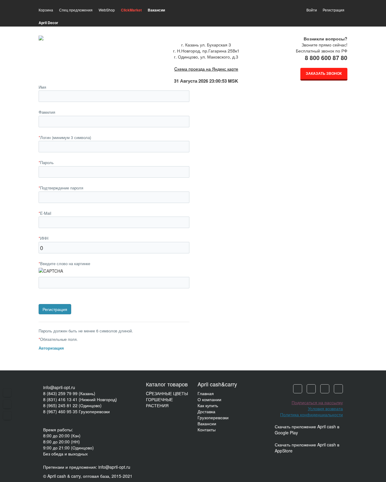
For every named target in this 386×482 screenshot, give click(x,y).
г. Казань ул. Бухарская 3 (206, 45)
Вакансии (207, 423)
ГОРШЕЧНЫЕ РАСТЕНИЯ (159, 402)
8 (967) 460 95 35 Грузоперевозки (76, 411)
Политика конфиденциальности (311, 414)
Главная (206, 393)
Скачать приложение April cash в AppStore (307, 448)
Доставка (206, 411)
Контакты (207, 430)
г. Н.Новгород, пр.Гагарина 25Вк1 (206, 51)
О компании (209, 399)
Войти (311, 9)
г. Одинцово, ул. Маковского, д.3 (206, 57)
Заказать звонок (324, 73)
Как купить (208, 405)
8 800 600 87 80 (326, 58)
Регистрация (333, 9)
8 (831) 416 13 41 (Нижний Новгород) (80, 399)
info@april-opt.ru (59, 387)
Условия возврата (325, 408)
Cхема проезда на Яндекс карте (206, 69)
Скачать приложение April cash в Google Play (307, 429)
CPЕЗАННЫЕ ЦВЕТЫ (167, 393)
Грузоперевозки (213, 417)
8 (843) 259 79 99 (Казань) (69, 393)
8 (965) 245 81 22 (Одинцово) (72, 405)
